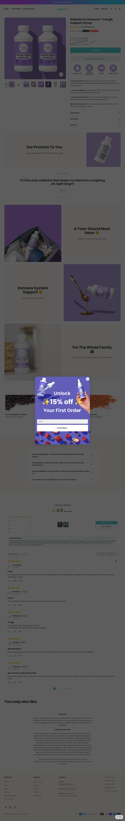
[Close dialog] (87, 379)
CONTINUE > (62, 428)
